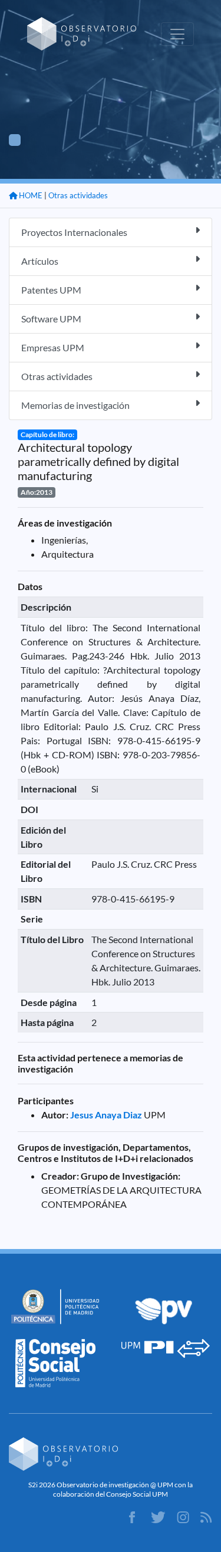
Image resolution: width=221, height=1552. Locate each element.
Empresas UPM (52, 347)
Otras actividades (78, 195)
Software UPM (51, 318)
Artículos (39, 261)
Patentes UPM (51, 289)
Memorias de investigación (75, 405)
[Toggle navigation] (177, 34)
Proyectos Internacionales (74, 232)
